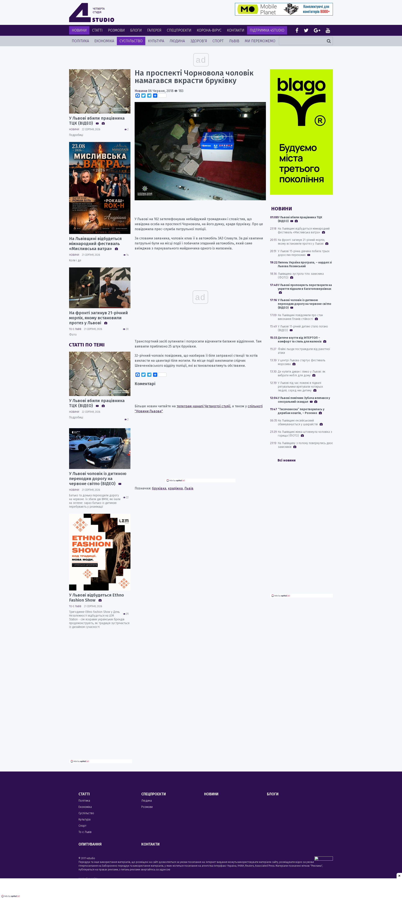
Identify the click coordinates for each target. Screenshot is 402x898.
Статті (97, 30)
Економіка (104, 41)
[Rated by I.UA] (323, 859)
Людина (177, 41)
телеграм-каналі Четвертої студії (203, 406)
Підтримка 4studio (267, 30)
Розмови (116, 30)
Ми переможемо (260, 41)
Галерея (154, 30)
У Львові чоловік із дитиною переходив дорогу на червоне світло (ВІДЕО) (97, 478)
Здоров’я (198, 41)
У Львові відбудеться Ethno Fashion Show (96, 598)
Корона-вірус (209, 30)
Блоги (136, 30)
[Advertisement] (200, 449)
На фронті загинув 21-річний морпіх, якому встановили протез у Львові (98, 317)
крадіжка (175, 488)
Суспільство (131, 41)
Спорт (218, 41)
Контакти (235, 30)
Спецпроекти (179, 30)
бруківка (159, 488)
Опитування (90, 844)
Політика (80, 41)
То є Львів (75, 329)
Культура (156, 41)
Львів (234, 41)
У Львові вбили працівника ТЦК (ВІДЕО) (97, 121)
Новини (79, 30)
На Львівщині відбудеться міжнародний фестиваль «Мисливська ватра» (95, 243)
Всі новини (287, 460)
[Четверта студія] (91, 12)
